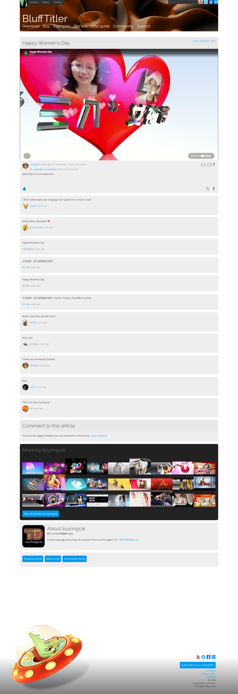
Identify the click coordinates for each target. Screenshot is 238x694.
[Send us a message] (216, 2)
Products (33, 2)
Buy (46, 26)
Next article (53, 558)
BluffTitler (44, 19)
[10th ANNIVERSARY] (76, 472)
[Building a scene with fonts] (140, 488)
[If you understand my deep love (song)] (204, 472)
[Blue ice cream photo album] (76, 504)
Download (30, 26)
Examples (61, 26)
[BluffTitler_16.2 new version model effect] (33, 472)
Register (103, 435)
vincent (33, 206)
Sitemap (211, 676)
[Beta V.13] (119, 488)
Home (196, 40)
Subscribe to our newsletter (197, 665)
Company (58, 2)
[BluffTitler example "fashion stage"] (161, 472)
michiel (33, 322)
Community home (74, 558)
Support (46, 2)
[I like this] (24, 189)
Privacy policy (208, 673)
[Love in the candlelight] (183, 472)
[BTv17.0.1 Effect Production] (76, 488)
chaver (33, 387)
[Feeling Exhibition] (183, 488)
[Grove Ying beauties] (183, 504)
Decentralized (36, 227)
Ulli (31, 169)
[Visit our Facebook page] (211, 2)
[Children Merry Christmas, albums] (97, 488)
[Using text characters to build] (140, 472)
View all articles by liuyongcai (40, 513)
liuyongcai (34, 164)
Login (93, 435)
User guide (100, 26)
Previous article (33, 558)
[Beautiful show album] (54, 504)
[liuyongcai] (34, 536)
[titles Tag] (33, 504)
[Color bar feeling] (33, 488)
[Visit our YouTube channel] (201, 2)
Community (123, 26)
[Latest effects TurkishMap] (54, 472)
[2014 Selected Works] (140, 504)
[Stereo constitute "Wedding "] (161, 488)
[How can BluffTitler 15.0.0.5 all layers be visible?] (97, 504)
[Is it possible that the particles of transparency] (97, 472)
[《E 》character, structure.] (119, 472)
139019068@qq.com (128, 539)
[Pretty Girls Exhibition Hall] (204, 504)
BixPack (80, 26)
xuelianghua (39, 169)
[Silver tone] (119, 504)
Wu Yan (25, 267)
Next (213, 40)
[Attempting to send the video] (204, 488)
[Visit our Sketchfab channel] (206, 2)
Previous (204, 40)
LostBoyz (34, 344)
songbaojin (51, 169)
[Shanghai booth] (161, 504)
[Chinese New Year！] (54, 488)
